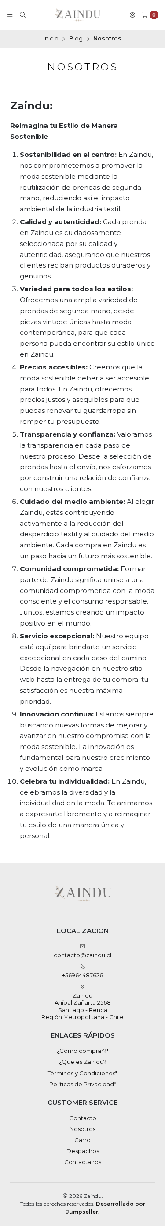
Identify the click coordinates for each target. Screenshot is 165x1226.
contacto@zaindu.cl (82, 954)
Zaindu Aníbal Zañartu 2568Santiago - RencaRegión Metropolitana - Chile (82, 1006)
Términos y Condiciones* (82, 1073)
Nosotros (82, 1128)
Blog (76, 39)
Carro (82, 1139)
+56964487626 (82, 975)
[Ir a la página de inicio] (77, 15)
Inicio (51, 39)
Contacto (82, 1117)
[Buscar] (23, 15)
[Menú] (10, 15)
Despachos (82, 1150)
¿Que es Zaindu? (82, 1061)
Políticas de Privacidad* (82, 1084)
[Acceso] (132, 15)
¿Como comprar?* (83, 1050)
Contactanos (82, 1161)
